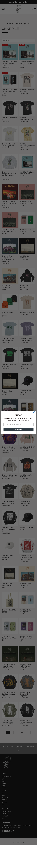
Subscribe (18, 429)
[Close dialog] (34, 412)
